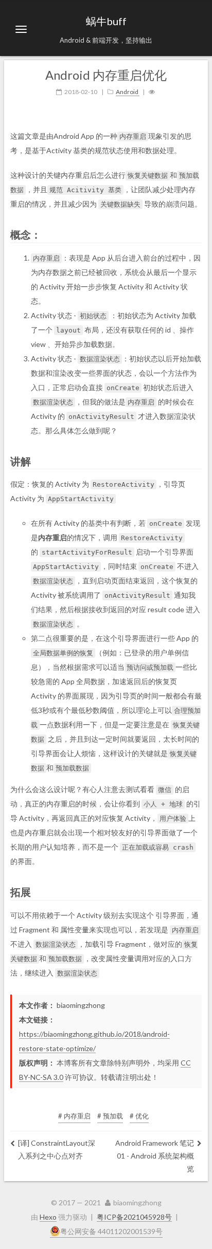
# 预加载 (110, 1116)
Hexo (48, 1217)
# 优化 (139, 1116)
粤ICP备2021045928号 (134, 1217)
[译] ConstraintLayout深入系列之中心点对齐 (56, 1149)
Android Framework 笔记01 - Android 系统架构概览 (154, 1155)
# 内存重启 (74, 1116)
